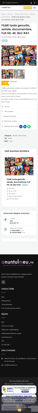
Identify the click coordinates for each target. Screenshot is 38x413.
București (23, 37)
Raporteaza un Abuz (10, 121)
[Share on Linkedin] (25, 126)
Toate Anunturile (6, 304)
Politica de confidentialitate (10, 330)
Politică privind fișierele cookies (11, 333)
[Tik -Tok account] (31, 3)
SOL (2, 341)
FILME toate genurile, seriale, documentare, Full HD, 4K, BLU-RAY (18, 182)
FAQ (2, 322)
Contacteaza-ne (6, 337)
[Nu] (36, 405)
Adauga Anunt (28, 7)
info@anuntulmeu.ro (11, 3)
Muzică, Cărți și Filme (15, 196)
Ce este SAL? (5, 345)
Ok (19, 410)
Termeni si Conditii (7, 326)
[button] (34, 55)
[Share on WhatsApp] (29, 126)
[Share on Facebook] (21, 126)
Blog (2, 297)
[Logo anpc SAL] (19, 389)
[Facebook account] (34, 3)
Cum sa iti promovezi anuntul (10, 308)
